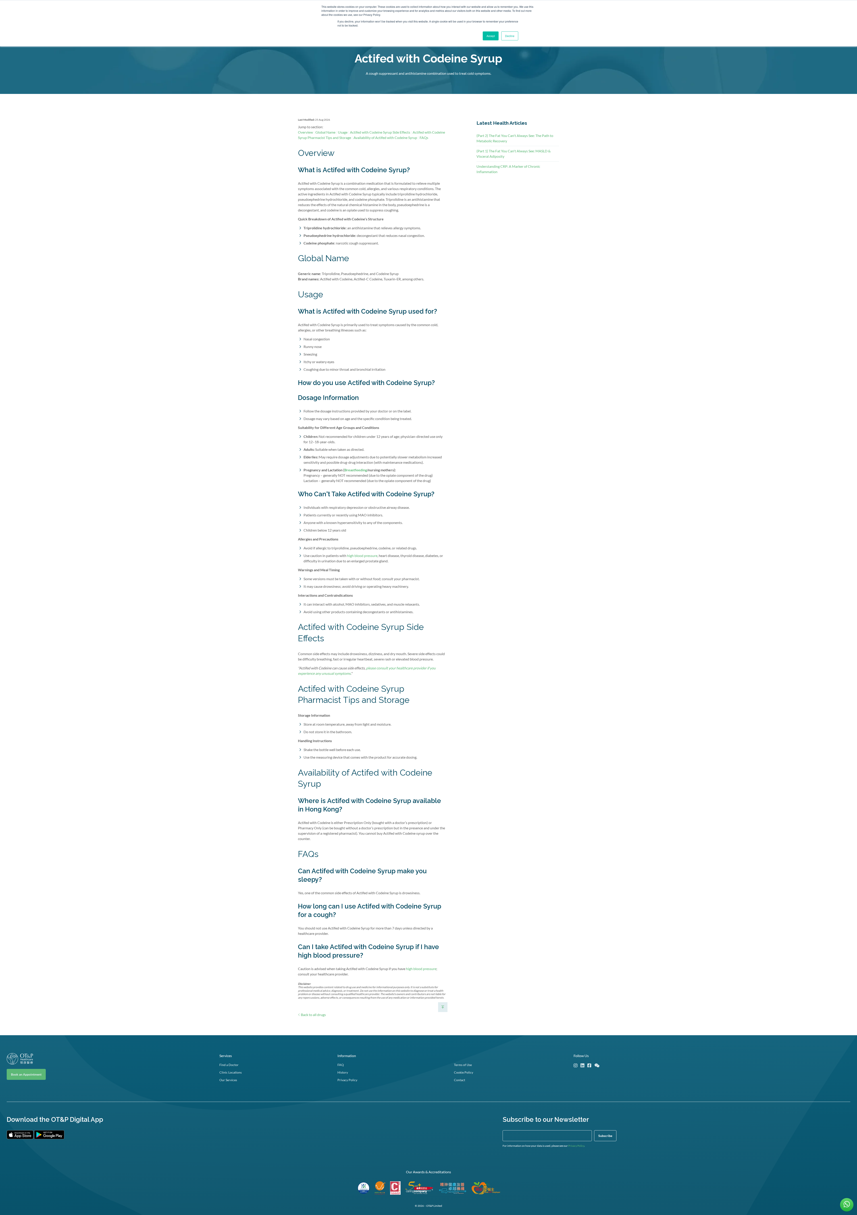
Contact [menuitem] (459, 1080)
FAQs (424, 137)
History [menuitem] (342, 1072)
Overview (305, 132)
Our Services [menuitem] (228, 1080)
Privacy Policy (576, 1145)
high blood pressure (361, 555)
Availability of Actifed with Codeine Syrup (385, 137)
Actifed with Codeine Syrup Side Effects (380, 132)
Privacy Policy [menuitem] (347, 1080)
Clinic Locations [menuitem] (230, 1072)
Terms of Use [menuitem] (463, 1065)
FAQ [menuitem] (340, 1065)
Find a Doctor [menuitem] (229, 1065)
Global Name (325, 132)
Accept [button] (491, 36)
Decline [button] (509, 36)
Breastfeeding (355, 470)
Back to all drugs (313, 1014)
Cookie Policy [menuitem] (463, 1072)
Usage (342, 132)
